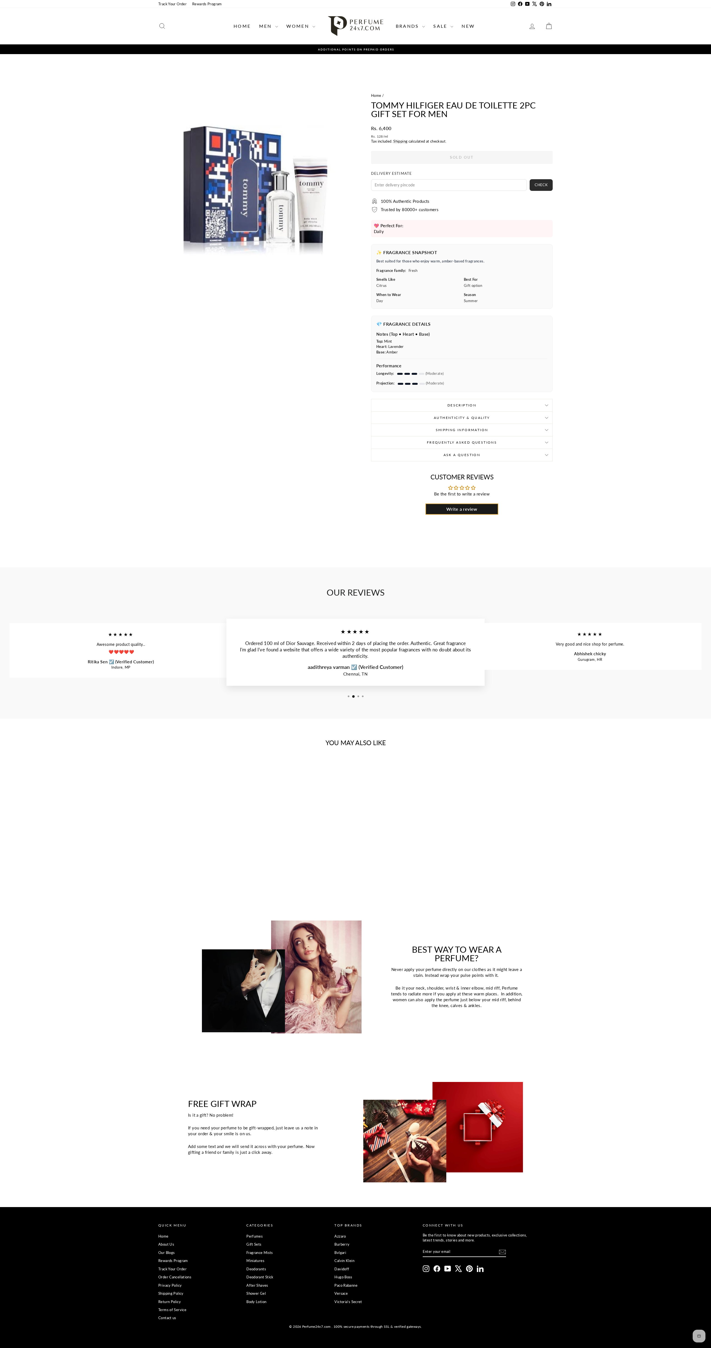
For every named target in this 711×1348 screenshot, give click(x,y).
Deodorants (256, 1269)
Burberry (341, 1244)
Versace (341, 1293)
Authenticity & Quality (462, 418)
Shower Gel (256, 1293)
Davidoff (341, 1269)
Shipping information (462, 430)
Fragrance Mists (259, 1252)
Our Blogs (166, 1252)
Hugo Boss (343, 1277)
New (468, 26)
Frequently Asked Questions (462, 442)
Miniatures (255, 1260)
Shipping (400, 141)
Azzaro (340, 1236)
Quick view (205, 848)
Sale (441, 26)
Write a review (461, 509)
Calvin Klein (344, 1260)
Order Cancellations (174, 1277)
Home (242, 26)
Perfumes (254, 1236)
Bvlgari (340, 1252)
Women (298, 26)
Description (461, 405)
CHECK (541, 185)
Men (266, 26)
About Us (166, 1244)
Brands (408, 26)
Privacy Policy (170, 1285)
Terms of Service (172, 1309)
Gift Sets (253, 1244)
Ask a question (462, 455)
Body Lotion (256, 1301)
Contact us (167, 1318)
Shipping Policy (171, 1293)
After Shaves (257, 1285)
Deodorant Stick (260, 1277)
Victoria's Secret (348, 1301)
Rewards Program (207, 4)
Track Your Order (172, 4)
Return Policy (169, 1301)
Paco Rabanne (345, 1285)
